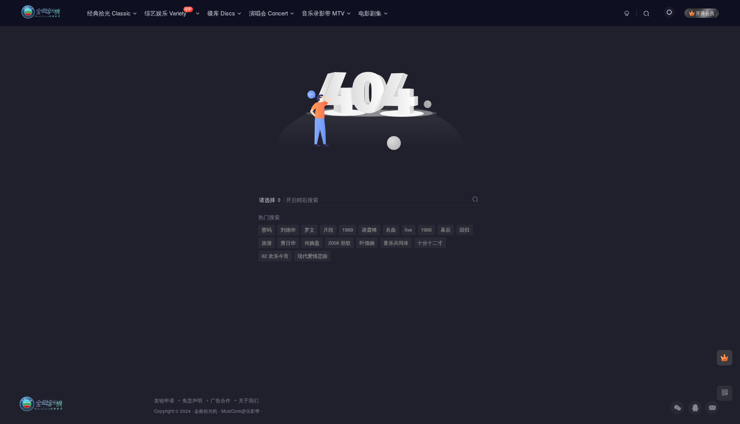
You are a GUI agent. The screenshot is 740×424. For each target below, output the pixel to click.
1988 (426, 229)
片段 (328, 229)
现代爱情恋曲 (313, 255)
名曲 (391, 229)
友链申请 (164, 400)
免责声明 (192, 400)
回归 (464, 229)
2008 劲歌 (339, 242)
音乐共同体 (396, 242)
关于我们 (249, 400)
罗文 (309, 229)
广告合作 (220, 400)
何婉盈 (312, 242)
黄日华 (288, 242)
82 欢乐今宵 (275, 255)
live (408, 229)
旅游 (267, 242)
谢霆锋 (369, 229)
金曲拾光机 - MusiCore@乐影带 (227, 411)
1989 (347, 229)
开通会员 (705, 13)
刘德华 (288, 229)
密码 (267, 229)
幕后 (446, 229)
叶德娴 (367, 242)
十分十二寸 (429, 242)
